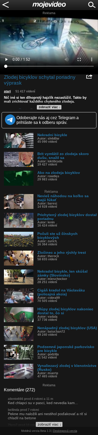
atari (7, 91)
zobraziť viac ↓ (49, 107)
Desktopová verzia (65, 430)
